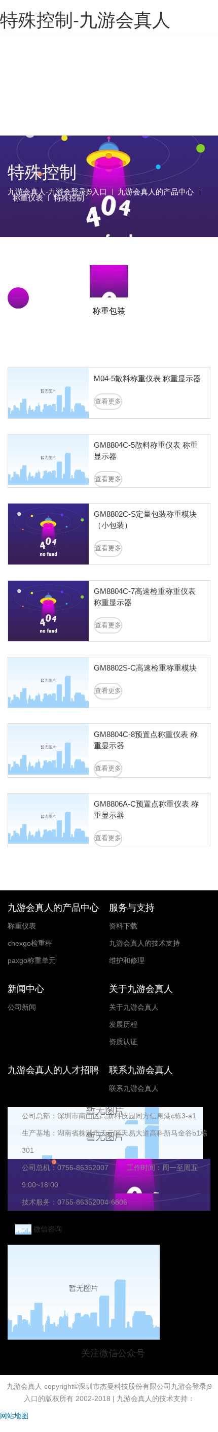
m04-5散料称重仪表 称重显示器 (147, 378)
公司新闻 (22, 1007)
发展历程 (123, 1024)
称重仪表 (28, 198)
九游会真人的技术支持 (144, 943)
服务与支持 (132, 908)
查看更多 (108, 401)
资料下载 (123, 926)
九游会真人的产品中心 (156, 192)
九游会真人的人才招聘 (53, 1070)
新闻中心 (26, 989)
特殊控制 (69, 198)
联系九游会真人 (141, 1070)
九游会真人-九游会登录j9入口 (106, 71)
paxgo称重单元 (32, 960)
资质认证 (123, 1042)
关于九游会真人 (141, 989)
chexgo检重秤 (30, 943)
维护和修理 (126, 960)
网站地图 (14, 1416)
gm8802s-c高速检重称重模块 (145, 667)
